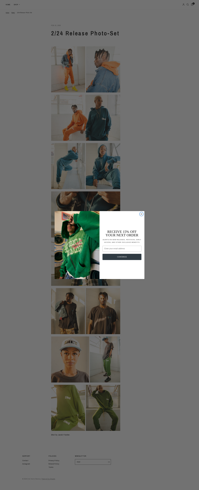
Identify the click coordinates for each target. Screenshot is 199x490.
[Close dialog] (141, 214)
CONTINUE (122, 257)
